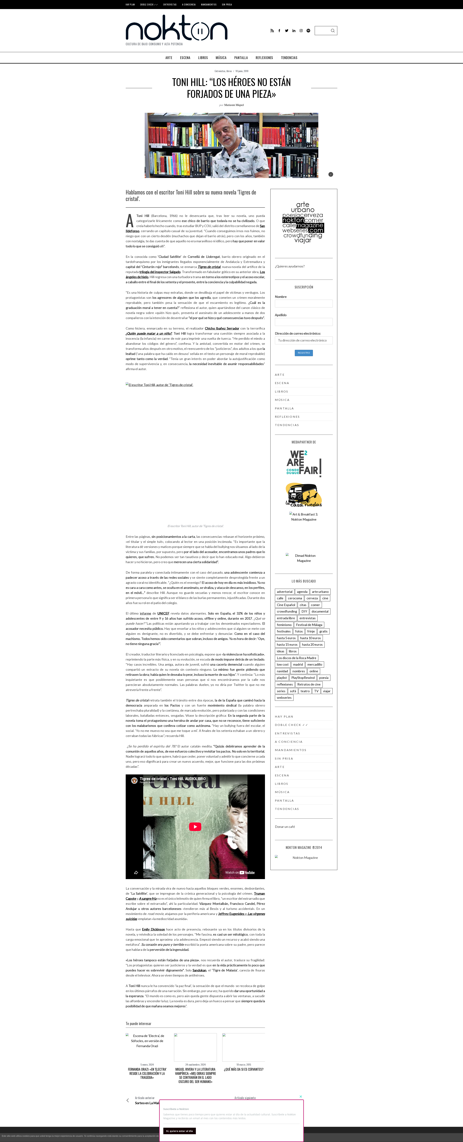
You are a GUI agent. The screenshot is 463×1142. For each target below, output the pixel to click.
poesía (323, 678)
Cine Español (286, 605)
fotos (299, 631)
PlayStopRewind (303, 678)
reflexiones (287, 416)
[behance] (308, 30)
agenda (302, 592)
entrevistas (308, 618)
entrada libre (286, 618)
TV (316, 691)
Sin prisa (227, 4)
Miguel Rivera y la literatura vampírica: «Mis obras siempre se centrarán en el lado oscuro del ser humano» (195, 1075)
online (313, 671)
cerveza (312, 598)
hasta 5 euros (286, 638)
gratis (323, 631)
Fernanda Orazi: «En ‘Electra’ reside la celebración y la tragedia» (147, 1073)
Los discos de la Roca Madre (296, 658)
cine (325, 598)
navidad (282, 671)
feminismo (284, 625)
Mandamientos (208, 4)
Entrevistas (170, 4)
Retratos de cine (309, 684)
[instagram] (301, 30)
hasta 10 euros (310, 638)
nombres (298, 671)
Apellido (280, 315)
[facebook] (279, 30)
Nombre (281, 297)
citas (303, 605)
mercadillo (314, 664)
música (282, 399)
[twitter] (286, 30)
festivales (284, 631)
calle (280, 598)
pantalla (284, 408)
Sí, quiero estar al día (179, 1131)
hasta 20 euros (312, 644)
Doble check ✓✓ (149, 4)
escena (282, 383)
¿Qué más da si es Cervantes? (244, 1069)
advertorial (284, 592)
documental (320, 611)
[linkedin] (294, 30)
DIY (304, 611)
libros (229, 71)
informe (145, 613)
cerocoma (295, 598)
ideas (280, 651)
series (281, 691)
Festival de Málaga (309, 625)
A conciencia (189, 4)
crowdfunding (287, 611)
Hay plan (130, 4)
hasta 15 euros (287, 644)
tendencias (287, 425)
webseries (284, 697)
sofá (293, 691)
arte (280, 374)
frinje (311, 631)
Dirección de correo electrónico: (298, 333)
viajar (327, 691)
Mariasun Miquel (234, 105)
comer (315, 605)
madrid (298, 664)
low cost (283, 664)
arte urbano (320, 592)
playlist (282, 678)
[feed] (272, 30)
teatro (305, 691)
